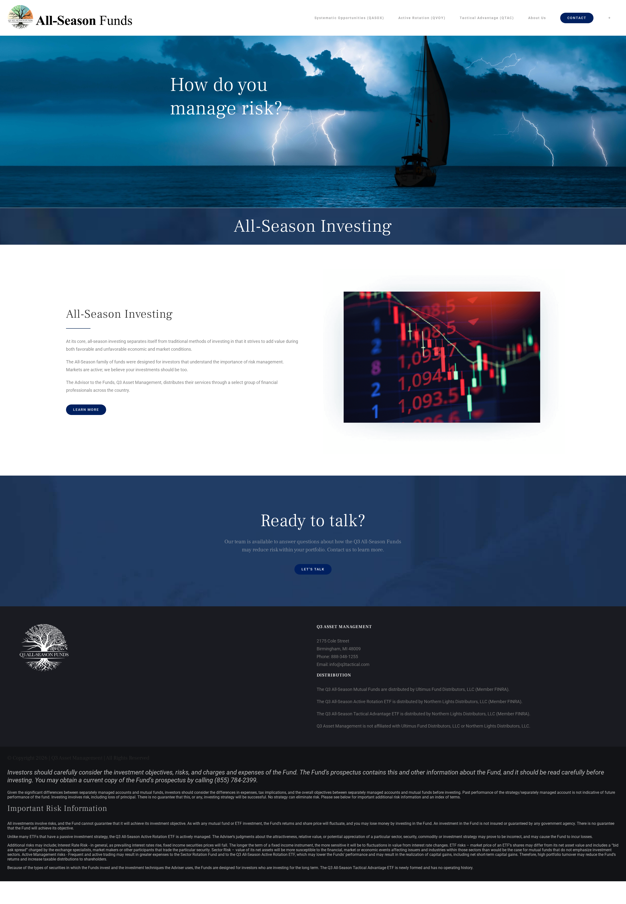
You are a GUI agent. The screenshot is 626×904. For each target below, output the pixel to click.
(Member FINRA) (491, 689)
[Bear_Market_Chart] (444, 271)
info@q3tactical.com (349, 664)
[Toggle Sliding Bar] (610, 18)
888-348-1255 (344, 656)
